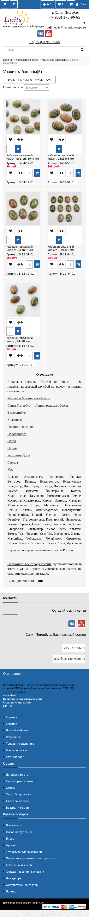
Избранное (13, 737)
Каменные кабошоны (54, 59)
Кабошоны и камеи (27, 59)
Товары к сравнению (20, 743)
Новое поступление (19, 832)
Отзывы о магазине (17, 702)
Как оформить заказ (19, 781)
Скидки (11, 787)
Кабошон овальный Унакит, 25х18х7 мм (19, 248)
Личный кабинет (17, 730)
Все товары (14, 825)
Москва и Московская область (28, 398)
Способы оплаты (17, 801)
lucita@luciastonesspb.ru (69, 27)
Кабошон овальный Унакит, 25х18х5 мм (61, 157)
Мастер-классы (16, 750)
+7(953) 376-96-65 (44, 42)
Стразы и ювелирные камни (25, 871)
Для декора (14, 878)
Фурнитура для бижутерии (24, 851)
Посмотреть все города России (29, 564)
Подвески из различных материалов (30, 858)
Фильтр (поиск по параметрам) (29, 79)
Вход (84, 4)
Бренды (11, 891)
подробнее (9, 695)
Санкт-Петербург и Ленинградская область (38, 405)
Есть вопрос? (15, 756)
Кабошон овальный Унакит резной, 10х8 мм (22, 157)
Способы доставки (18, 794)
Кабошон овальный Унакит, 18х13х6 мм (61, 248)
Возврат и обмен (17, 807)
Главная (8, 59)
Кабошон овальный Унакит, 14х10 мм (19, 339)
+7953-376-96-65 (73, 648)
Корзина (11, 717)
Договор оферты (17, 774)
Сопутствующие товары (22, 884)
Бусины (11, 845)
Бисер (10, 838)
